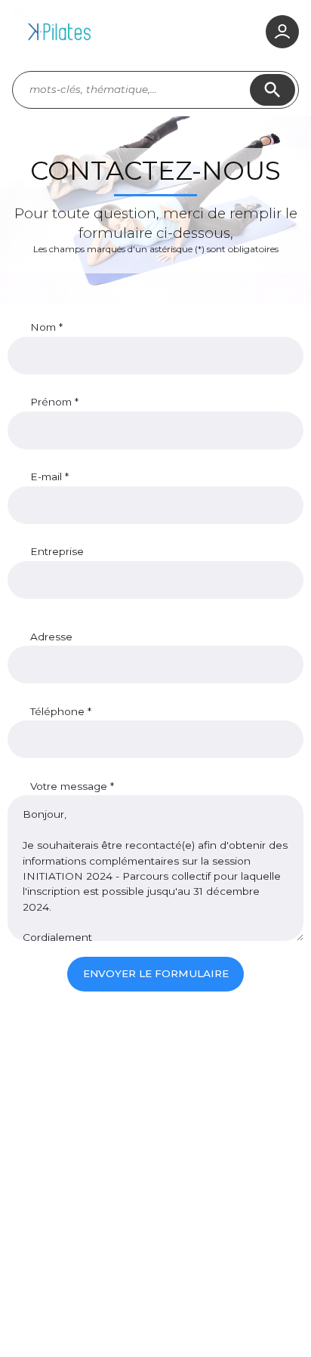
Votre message (70, 786)
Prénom (52, 402)
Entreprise (57, 551)
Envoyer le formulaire (156, 973)
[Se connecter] (282, 31)
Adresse (51, 637)
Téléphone (59, 711)
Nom (44, 327)
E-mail (47, 476)
